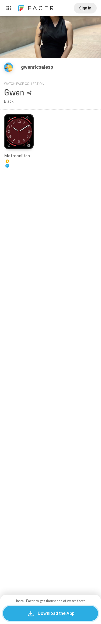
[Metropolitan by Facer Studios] (19, 131)
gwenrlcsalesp (37, 67)
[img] (8, 67)
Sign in (85, 8)
